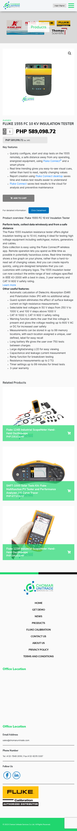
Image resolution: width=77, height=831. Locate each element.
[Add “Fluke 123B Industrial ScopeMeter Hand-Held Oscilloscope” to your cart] (69, 552)
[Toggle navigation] (71, 5)
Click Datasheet (38, 210)
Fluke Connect (52, 160)
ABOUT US (38, 642)
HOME (38, 602)
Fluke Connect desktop (49, 176)
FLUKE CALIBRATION (38, 629)
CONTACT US (38, 636)
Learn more (9, 284)
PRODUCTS (38, 622)
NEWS (38, 616)
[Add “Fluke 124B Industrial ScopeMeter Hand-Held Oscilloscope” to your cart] (69, 433)
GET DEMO (38, 609)
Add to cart (20, 198)
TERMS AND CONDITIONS (38, 656)
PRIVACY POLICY (39, 649)
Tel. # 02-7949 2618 (12, 756)
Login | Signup (59, 5)
